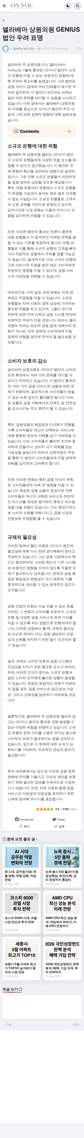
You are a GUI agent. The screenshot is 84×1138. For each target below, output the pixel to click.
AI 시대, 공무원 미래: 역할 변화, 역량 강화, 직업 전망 (20, 876)
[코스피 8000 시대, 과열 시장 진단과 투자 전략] (22, 903)
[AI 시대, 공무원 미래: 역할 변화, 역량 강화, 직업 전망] (22, 857)
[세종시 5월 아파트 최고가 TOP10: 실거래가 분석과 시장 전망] (22, 949)
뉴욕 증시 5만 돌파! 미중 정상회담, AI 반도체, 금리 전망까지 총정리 (61, 876)
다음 (9, 1024)
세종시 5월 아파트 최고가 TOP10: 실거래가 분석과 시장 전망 (20, 968)
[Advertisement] (42, 1077)
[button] (5, 6)
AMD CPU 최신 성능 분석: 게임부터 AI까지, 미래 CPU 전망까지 (61, 922)
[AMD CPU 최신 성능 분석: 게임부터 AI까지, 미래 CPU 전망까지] (62, 903)
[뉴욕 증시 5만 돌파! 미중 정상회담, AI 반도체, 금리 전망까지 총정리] (62, 857)
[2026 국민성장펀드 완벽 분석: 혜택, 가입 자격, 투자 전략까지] (62, 949)
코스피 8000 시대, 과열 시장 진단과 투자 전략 (21, 920)
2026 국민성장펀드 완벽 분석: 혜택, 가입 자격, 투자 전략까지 (62, 968)
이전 (75, 1024)
